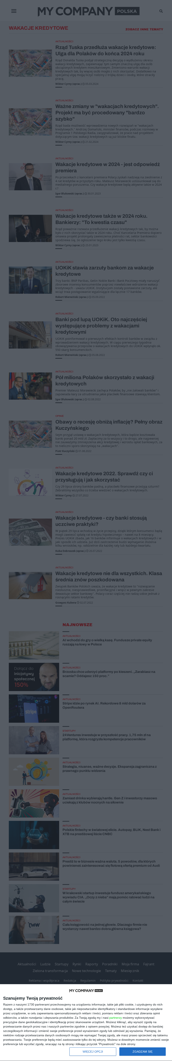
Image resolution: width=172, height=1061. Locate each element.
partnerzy (115, 1017)
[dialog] (86, 1022)
